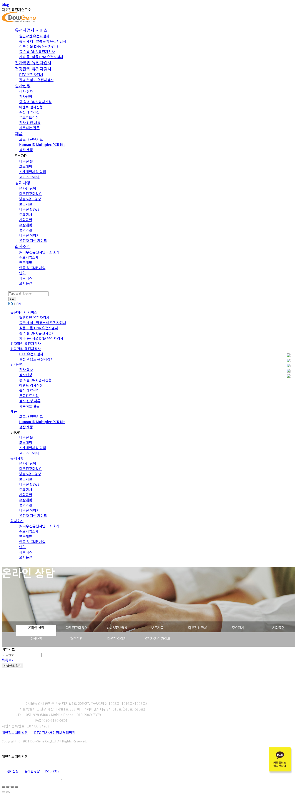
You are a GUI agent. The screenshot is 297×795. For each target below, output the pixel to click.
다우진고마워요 (76, 627)
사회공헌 (278, 627)
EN (18, 303)
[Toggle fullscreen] (12, 787)
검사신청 (12, 771)
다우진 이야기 (116, 638)
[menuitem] (31, 30)
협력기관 (76, 638)
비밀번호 (8, 649)
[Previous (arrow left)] (3, 792)
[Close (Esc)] (3, 787)
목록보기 (8, 659)
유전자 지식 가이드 (157, 638)
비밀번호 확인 (12, 665)
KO (10, 303)
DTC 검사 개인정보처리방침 (54, 732)
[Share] (8, 787)
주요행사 (238, 627)
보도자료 (157, 627)
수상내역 (36, 638)
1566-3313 (51, 771)
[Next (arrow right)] (8, 792)
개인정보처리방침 (15, 732)
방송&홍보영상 (117, 627)
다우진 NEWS (197, 627)
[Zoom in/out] (16, 787)
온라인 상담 (36, 627)
